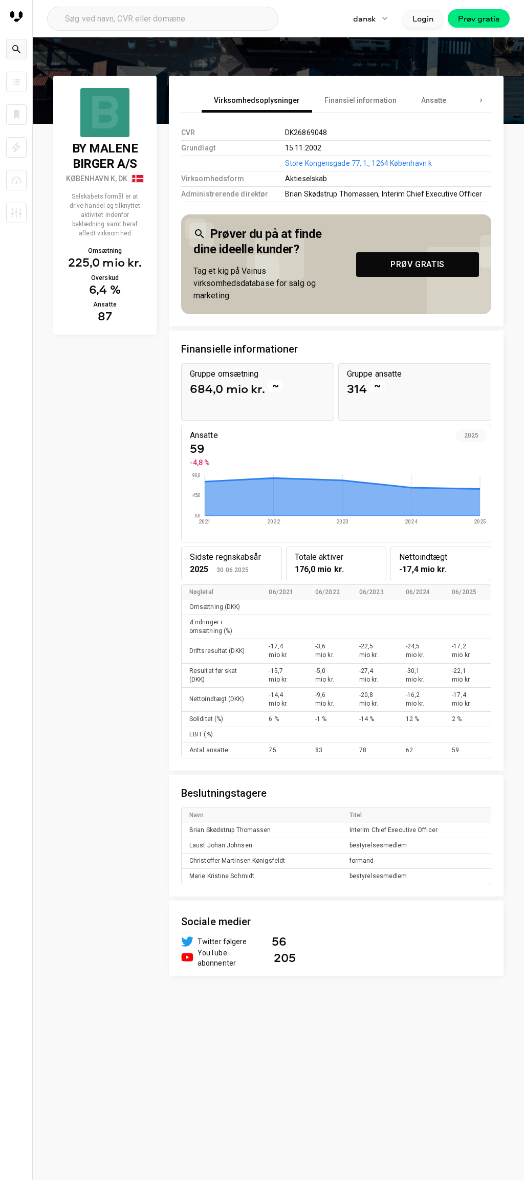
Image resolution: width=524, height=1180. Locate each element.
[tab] (257, 100)
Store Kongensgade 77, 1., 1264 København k (358, 163)
